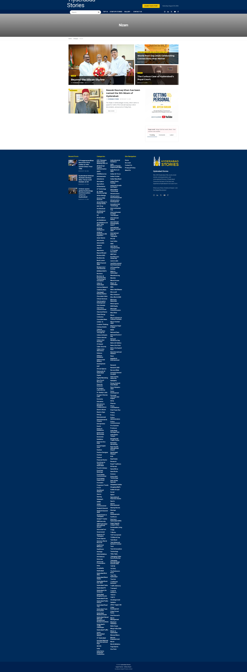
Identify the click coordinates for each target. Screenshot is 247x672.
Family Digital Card (101, 446)
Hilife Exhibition (102, 554)
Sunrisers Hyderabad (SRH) (115, 520)
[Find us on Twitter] (171, 12)
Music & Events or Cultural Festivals (116, 318)
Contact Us (128, 165)
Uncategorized (115, 600)
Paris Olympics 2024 (115, 388)
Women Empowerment (115, 638)
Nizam (81, 38)
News (112, 356)
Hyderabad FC (101, 588)
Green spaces (101, 538)
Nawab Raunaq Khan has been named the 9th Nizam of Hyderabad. (123, 93)
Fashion (99, 450)
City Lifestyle (101, 305)
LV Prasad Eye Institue (114, 268)
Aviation (99, 245)
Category (75, 38)
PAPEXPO (113, 380)
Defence (99, 353)
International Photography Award (114, 223)
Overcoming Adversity (114, 377)
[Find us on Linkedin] (157, 195)
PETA (112, 401)
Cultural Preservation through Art (101, 331)
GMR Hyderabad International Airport (102, 525)
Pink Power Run (115, 410)
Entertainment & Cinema (102, 420)
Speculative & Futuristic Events (115, 497)
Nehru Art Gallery (115, 343)
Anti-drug (100, 206)
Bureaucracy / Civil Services (101, 267)
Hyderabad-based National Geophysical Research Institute (102, 619)
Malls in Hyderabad (113, 272)
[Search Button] (99, 11)
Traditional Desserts (114, 582)
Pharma (112, 403)
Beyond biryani (101, 253)
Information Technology (114, 190)
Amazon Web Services (101, 198)
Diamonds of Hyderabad (101, 372)
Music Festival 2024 (115, 322)
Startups (113, 510)
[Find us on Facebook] (167, 195)
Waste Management (114, 618)
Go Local (128, 163)
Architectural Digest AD (101, 211)
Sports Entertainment (114, 504)
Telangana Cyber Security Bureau (115, 557)
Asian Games (101, 238)
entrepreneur (101, 423)
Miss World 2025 (115, 297)
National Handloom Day (115, 339)
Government (101, 532)
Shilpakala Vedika (116, 484)
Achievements (101, 176)
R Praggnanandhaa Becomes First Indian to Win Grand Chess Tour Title (86, 164)
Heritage (99, 551)
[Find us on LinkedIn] (168, 12)
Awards (99, 248)
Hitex (98, 565)
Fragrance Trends (102, 485)
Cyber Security (101, 346)
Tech (112, 546)
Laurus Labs (114, 261)
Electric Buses (101, 409)
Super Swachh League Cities (114, 524)
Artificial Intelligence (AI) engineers (102, 234)
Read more (112, 111)
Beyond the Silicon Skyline (88, 79)
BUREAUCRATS (102, 271)
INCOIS (99, 646)
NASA (112, 330)
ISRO (111, 243)
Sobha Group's (115, 489)
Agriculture (100, 184)
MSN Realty (114, 306)
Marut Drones (114, 280)
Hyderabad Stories (78, 82)
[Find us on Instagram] (164, 12)
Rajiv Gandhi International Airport (114, 448)
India (98, 648)
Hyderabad (73, 90)
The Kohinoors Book (115, 571)
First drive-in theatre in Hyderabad (101, 464)
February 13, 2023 (126, 99)
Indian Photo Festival (114, 182)
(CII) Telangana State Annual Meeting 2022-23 (102, 161)
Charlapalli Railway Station (102, 293)
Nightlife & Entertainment (114, 359)
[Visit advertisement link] (161, 105)
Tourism (113, 579)
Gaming (99, 496)
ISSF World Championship (115, 247)
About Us (128, 170)
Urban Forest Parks (114, 612)
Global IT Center (102, 519)
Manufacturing (115, 275)
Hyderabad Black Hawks (102, 578)
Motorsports (114, 303)
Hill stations (101, 556)
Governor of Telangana (101, 535)
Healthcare (100, 549)
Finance (99, 457)
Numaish (113, 365)
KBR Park (113, 254)
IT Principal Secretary (114, 251)
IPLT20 (112, 238)
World (112, 641)
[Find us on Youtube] (175, 12)
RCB (111, 456)
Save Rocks (114, 471)
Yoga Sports (114, 646)
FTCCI (99, 487)
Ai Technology (101, 189)
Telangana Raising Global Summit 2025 (115, 562)
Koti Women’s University (114, 257)
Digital (99, 375)
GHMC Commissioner (101, 505)
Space (112, 494)
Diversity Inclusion (100, 385)
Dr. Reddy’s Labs (102, 392)
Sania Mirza (114, 469)
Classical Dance (102, 312)
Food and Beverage (100, 471)
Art (98, 215)
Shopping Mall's (115, 487)
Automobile (100, 243)
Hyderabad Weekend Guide (102, 613)
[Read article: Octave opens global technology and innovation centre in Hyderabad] (73, 191)
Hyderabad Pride (102, 598)
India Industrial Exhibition (115, 161)
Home (70, 38)
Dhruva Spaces (101, 369)
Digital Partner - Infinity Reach (123, 667)
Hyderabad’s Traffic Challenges (101, 626)
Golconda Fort (101, 529)
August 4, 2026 (90, 82)
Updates (113, 602)
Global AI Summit (102, 508)
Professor (113, 428)
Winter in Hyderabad (113, 631)
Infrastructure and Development (116, 196)
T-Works (113, 532)
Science (112, 474)
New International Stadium (116, 352)
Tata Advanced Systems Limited (115, 543)
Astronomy (100, 240)
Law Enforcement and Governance (115, 264)
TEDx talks (114, 554)
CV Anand (100, 344)
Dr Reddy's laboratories (101, 389)
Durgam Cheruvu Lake (102, 395)
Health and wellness (100, 545)
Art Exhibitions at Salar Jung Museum (102, 224)
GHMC (99, 502)
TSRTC (112, 597)
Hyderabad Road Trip (102, 605)
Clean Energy (101, 314)
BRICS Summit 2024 (101, 263)
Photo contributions (114, 406)
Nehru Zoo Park (115, 345)
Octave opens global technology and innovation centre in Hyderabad (86, 193)
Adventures (100, 179)
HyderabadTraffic (102, 630)
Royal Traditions (115, 464)
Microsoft (113, 292)
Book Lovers (101, 260)
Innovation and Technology (115, 204)
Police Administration (115, 418)
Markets (113, 278)
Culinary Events (102, 327)
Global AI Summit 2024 (102, 511)
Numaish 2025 (114, 367)
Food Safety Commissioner (101, 475)
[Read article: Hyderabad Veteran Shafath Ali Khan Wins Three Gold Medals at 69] (73, 178)
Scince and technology (114, 477)
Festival (99, 455)
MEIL (112, 287)
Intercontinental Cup (115, 209)
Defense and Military (101, 360)
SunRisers (113, 517)
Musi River (113, 312)
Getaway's (100, 499)
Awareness (100, 250)
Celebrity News (101, 290)
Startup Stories (115, 507)
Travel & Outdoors (113, 591)
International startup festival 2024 (115, 229)
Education (100, 401)
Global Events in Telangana (102, 515)
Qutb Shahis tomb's (114, 435)
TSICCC (112, 595)
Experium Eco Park (101, 442)
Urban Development (114, 608)
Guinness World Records (102, 541)
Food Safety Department (100, 479)
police (112, 415)
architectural (101, 208)
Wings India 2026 (115, 628)
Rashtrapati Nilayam (114, 453)
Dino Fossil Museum (100, 381)
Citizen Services (102, 299)
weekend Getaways (113, 622)
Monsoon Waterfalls (113, 300)
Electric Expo (101, 412)
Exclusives (100, 437)
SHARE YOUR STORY (151, 6)
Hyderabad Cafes (102, 585)
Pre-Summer (114, 425)
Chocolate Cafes (102, 296)
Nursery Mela (114, 370)
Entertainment (101, 417)
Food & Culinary (102, 468)
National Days (114, 332)
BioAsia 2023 (101, 255)
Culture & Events (102, 335)
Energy (99, 414)
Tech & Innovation (116, 549)
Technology (114, 551)
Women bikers (115, 635)
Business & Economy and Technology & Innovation (101, 278)
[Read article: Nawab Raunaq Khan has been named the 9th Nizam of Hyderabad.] (86, 101)
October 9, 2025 (142, 62)
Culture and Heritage (100, 340)
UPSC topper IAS (115, 605)
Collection (100, 317)
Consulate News (102, 319)
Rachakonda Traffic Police (114, 439)
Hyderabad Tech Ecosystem (102, 609)
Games (99, 494)
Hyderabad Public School (102, 601)
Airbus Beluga (101, 195)
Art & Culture (101, 217)
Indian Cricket (114, 176)
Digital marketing (102, 378)
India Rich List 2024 (114, 170)
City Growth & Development (101, 302)
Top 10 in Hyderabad (113, 575)
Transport (113, 588)
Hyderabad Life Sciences (102, 591)
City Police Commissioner (101, 308)
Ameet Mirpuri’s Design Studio (102, 202)
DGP (98, 366)
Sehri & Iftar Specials (114, 481)
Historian (100, 559)
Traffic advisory (115, 586)
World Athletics (115, 644)
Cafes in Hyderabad (100, 284)
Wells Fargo (114, 626)
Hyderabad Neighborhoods (102, 595)
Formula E (100, 482)
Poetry (112, 412)
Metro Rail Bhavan (116, 289)
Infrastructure (114, 193)
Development (101, 364)
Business (100, 273)
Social (112, 492)
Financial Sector (102, 460)
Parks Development (114, 392)
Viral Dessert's (115, 615)
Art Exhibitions (101, 220)
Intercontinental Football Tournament (115, 214)
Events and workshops (100, 433)
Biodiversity (100, 258)
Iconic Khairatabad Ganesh (101, 634)
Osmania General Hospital (115, 373)
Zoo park (113, 649)
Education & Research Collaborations (101, 405)
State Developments (115, 513)
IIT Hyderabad (101, 638)
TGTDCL (113, 568)
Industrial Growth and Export (115, 186)
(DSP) (99, 171)
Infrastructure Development (114, 200)
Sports (112, 501)
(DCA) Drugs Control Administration (101, 167)
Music (112, 315)
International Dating (114, 218)
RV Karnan (113, 466)
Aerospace (100, 181)
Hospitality (100, 568)
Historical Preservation (101, 562)
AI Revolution (101, 186)
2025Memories (102, 174)
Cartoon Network (102, 287)
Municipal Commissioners (115, 309)
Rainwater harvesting (113, 443)
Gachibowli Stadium (100, 490)
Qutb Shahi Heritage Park (114, 431)
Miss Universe (115, 294)
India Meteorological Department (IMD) (116, 166)
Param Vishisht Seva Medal (115, 384)
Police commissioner (115, 422)
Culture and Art (102, 337)
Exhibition (100, 439)
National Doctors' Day (116, 335)
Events (99, 426)
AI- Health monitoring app (102, 192)
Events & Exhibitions (100, 429)
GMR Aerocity (101, 521)
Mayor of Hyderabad (113, 283)
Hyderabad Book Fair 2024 (102, 582)
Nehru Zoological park (116, 348)
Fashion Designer (102, 452)
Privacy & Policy (130, 168)
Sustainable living (116, 527)
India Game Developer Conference (100, 652)
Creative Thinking (102, 324)
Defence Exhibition (100, 356)
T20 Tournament (115, 535)
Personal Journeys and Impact (114, 397)
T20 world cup (115, 537)
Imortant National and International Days (152, 52)
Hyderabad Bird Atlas (102, 574)
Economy (100, 399)
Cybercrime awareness (100, 349)
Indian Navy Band (115, 179)
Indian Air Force (115, 174)
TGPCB (112, 566)
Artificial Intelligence (100, 229)
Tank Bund (113, 540)
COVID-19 (100, 322)
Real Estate (114, 459)
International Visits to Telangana (114, 234)
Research (113, 461)
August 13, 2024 (142, 82)
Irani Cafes (113, 241)
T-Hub (112, 530)
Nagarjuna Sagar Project (115, 326)
